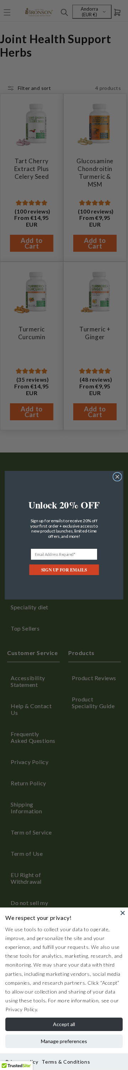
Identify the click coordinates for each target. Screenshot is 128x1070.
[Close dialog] (117, 477)
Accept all (64, 1024)
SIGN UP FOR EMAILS (64, 570)
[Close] (122, 912)
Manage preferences (64, 1041)
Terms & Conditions (66, 1062)
